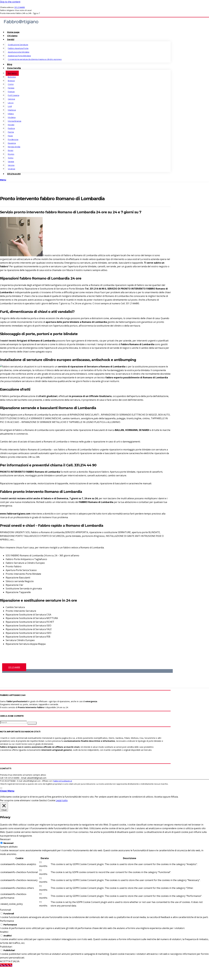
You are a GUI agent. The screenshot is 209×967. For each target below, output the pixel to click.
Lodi (10, 106)
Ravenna (12, 143)
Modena (11, 117)
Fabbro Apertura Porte (18, 48)
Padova (11, 128)
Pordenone (13, 139)
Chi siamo (12, 35)
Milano (11, 113)
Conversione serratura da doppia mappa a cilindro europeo (35, 59)
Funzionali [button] (5, 909)
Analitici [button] (4, 931)
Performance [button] (7, 920)
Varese (11, 161)
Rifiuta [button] (174, 796)
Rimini (10, 150)
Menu (3, 180)
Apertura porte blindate (18, 52)
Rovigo (11, 154)
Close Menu (7, 791)
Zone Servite (14, 68)
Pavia (10, 136)
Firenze (11, 91)
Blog (9, 64)
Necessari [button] (5, 839)
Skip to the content (10, 1)
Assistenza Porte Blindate (19, 56)
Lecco (11, 103)
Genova (11, 99)
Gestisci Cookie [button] (47, 800)
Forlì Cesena (13, 95)
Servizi (10, 39)
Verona (11, 165)
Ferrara (11, 88)
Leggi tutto (62, 800)
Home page (13, 32)
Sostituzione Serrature (18, 44)
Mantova (12, 110)
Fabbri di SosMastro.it (62, 781)
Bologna (12, 77)
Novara (11, 124)
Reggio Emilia (14, 147)
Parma (11, 132)
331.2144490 (19, 7)
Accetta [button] (158, 796)
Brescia (11, 80)
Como (11, 84)
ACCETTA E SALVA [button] (9, 961)
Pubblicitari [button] (6, 946)
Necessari (8, 843)
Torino (10, 158)
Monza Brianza (14, 121)
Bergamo (12, 73)
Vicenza (11, 169)
